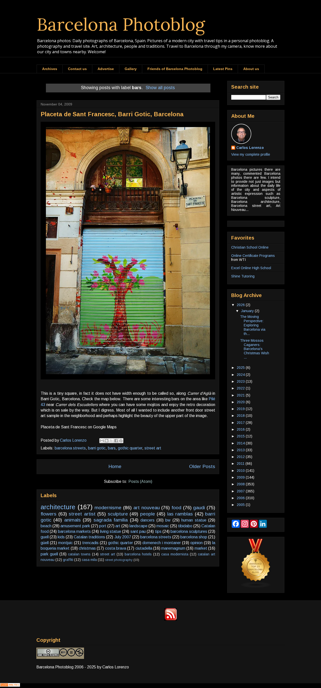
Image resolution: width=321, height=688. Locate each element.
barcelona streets (70, 448)
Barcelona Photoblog (121, 24)
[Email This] (101, 440)
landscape (138, 526)
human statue (193, 520)
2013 (241, 450)
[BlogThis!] (106, 440)
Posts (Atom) (140, 481)
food (176, 507)
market (201, 548)
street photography (118, 560)
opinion (196, 543)
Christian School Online (250, 247)
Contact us (77, 69)
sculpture (118, 514)
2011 (241, 464)
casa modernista (174, 554)
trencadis (90, 543)
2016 (241, 429)
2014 (241, 443)
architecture (58, 506)
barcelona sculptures (189, 531)
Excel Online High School (251, 268)
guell (45, 537)
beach (46, 526)
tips (158, 531)
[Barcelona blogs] (255, 587)
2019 (241, 409)
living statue (110, 531)
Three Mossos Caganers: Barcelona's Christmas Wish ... (254, 348)
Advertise (106, 69)
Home (114, 466)
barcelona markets (74, 531)
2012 (241, 457)
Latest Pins (222, 69)
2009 (241, 477)
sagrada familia (111, 520)
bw (168, 520)
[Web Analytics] (10, 685)
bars (112, 448)
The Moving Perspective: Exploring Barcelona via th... (252, 325)
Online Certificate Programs (253, 256)
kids (61, 537)
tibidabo (185, 526)
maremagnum (173, 548)
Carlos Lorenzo (250, 148)
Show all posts (160, 87)
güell (45, 543)
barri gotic (97, 448)
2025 (241, 368)
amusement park (75, 526)
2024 (241, 375)
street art (152, 448)
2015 (241, 436)
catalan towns (79, 554)
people (147, 514)
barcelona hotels (138, 554)
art (117, 526)
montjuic (65, 543)
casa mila (89, 560)
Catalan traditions (89, 537)
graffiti (68, 560)
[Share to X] (111, 440)
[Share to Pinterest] (120, 440)
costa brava (115, 548)
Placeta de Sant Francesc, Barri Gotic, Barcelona (112, 114)
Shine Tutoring (243, 276)
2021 (241, 395)
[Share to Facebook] (116, 440)
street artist (82, 514)
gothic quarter (130, 448)
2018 (241, 416)
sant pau (138, 531)
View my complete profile (250, 154)
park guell (49, 554)
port (102, 526)
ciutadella (143, 548)
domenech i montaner (161, 543)
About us (251, 69)
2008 (241, 484)
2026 (241, 305)
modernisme (108, 507)
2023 (241, 381)
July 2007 (122, 537)
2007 (241, 491)
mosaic (162, 526)
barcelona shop (193, 537)
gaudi (199, 507)
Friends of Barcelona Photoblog (174, 69)
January (248, 311)
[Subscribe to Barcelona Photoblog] (170, 619)
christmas (87, 548)
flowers (48, 514)
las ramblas (180, 514)
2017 (241, 423)
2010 (241, 471)
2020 (241, 402)
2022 (241, 388)
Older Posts (202, 466)
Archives (49, 69)
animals (72, 520)
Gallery (131, 69)
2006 (241, 498)
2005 (241, 505)
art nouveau (146, 507)
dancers (147, 520)
